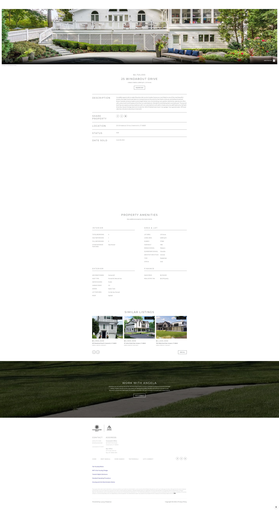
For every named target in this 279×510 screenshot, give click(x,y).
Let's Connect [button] (139, 395)
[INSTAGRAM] (181, 458)
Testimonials (134, 459)
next (11, 60)
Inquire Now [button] (139, 87)
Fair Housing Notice (98, 466)
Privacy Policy (182, 502)
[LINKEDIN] (185, 458)
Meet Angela (105, 459)
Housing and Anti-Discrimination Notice (103, 482)
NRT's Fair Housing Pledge (100, 470)
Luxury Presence (105, 502)
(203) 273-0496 (96, 441)
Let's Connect (148, 459)
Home (94, 459)
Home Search (119, 459)
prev (7, 60)
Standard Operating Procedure (101, 478)
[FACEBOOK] (177, 458)
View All (182, 352)
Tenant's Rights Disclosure (100, 474)
